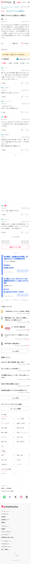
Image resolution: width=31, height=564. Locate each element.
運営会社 (3, 522)
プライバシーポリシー (6, 531)
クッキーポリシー (5, 534)
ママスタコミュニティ (6, 546)
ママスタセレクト (5, 543)
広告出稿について (5, 519)
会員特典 (3, 516)
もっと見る (15, 351)
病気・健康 (4, 432)
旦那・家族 (4, 428)
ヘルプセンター (4, 513)
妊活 (2, 455)
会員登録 (19, 2)
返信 (4, 83)
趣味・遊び (4, 441)
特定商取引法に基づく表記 (7, 537)
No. (2, 68)
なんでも (3, 418)
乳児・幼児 (4, 460)
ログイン (24, 2)
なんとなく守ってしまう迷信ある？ (15, 11)
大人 (2, 446)
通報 (2, 43)
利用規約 (3, 528)
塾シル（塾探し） (5, 549)
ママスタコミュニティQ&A (7, 491)
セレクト (3, 473)
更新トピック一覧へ (15, 247)
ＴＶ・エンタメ (5, 423)
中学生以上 (4, 464)
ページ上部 (15, 555)
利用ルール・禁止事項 (6, 488)
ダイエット (4, 437)
